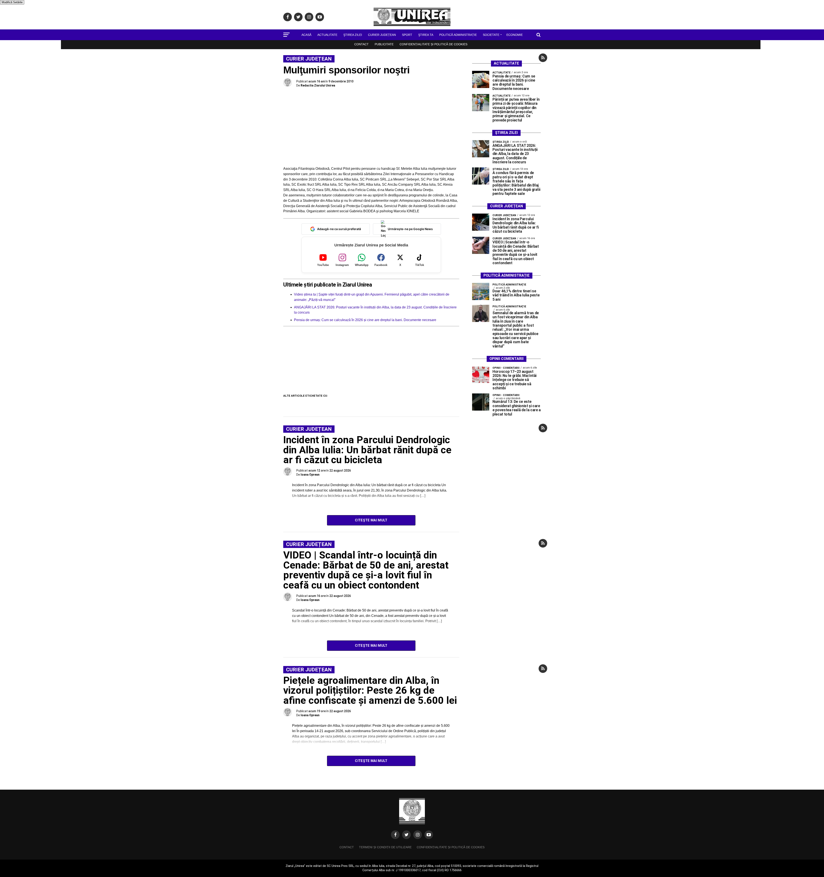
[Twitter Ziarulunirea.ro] (406, 834)
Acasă (306, 34)
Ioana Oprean (310, 474)
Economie (514, 34)
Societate (491, 34)
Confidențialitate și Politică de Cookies (433, 44)
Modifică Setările (12, 2)
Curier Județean (382, 34)
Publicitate (384, 44)
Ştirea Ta (425, 34)
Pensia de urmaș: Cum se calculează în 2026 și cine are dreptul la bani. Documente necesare (365, 320)
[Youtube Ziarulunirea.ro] (428, 834)
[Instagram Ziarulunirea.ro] (417, 834)
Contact (361, 44)
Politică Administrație (458, 34)
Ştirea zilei (352, 34)
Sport (407, 34)
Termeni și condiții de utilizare (385, 847)
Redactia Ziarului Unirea (318, 85)
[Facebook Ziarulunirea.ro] (395, 834)
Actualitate (327, 34)
